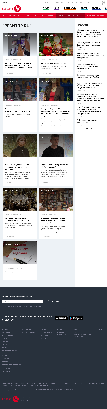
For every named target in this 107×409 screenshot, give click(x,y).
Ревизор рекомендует (74, 16)
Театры (76, 332)
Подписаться (58, 302)
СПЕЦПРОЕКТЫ (11, 268)
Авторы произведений (11, 365)
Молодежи (50, 16)
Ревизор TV (7, 338)
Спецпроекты (37, 16)
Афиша (60, 16)
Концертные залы (79, 337)
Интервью (6, 332)
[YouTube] (81, 2)
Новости (25, 16)
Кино (56, 8)
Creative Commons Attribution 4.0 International (56, 390)
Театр (46, 8)
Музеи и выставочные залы (82, 334)
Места (76, 329)
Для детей (26, 329)
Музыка (96, 8)
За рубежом (45, 338)
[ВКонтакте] (68, 2)
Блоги (4, 347)
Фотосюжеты (7, 335)
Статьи (5, 329)
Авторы (5, 362)
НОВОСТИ (9, 59)
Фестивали (45, 335)
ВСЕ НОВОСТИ (86, 129)
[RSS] (77, 2)
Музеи (84, 8)
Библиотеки (77, 339)
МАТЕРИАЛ (17, 59)
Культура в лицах (9, 351)
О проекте (47, 2)
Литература (70, 8)
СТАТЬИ (44, 214)
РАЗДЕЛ (19, 268)
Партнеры (6, 368)
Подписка (59, 2)
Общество (8, 319)
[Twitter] (72, 2)
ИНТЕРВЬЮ (45, 105)
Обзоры (5, 341)
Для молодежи (28, 332)
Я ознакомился (10, 307)
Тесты (5, 344)
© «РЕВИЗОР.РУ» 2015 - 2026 (26, 399)
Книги (99, 329)
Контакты (6, 371)
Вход (103, 5)
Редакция (6, 359)
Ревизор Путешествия (95, 16)
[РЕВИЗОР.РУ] (11, 8)
